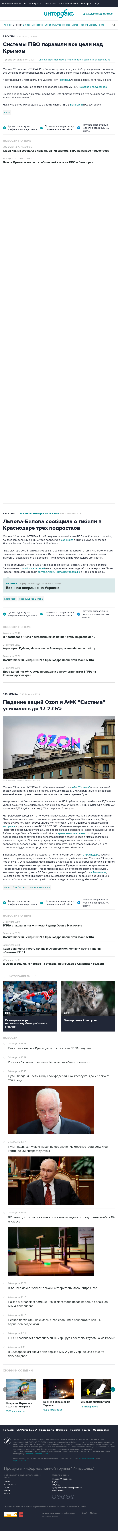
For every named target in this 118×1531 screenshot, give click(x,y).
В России (17, 24)
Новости (83, 24)
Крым (7, 112)
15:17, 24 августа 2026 (26, 181)
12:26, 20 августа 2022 (26, 36)
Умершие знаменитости (95, 1402)
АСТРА (7, 1493)
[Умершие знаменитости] (96, 1398)
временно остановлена (72, 833)
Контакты (8, 1430)
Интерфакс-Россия (68, 3)
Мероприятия (101, 1430)
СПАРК (7, 1481)
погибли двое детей (33, 568)
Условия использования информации (58, 1513)
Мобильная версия (11, 3)
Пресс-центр (46, 1430)
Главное (7, 24)
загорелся (9, 826)
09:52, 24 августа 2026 (70, 513)
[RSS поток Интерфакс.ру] (68, 1497)
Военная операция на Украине (39, 513)
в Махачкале (98, 872)
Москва (66, 24)
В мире (26, 24)
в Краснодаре (91, 854)
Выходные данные (50, 1516)
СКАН (54, 1482)
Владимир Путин (12, 399)
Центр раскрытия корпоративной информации (67, 1489)
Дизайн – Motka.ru (89, 1513)
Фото (101, 24)
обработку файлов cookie (37, 1454)
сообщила (67, 540)
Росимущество (32, 399)
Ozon (7, 887)
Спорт (48, 24)
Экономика (37, 24)
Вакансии (61, 1430)
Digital (74, 24)
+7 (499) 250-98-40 (87, 1458)
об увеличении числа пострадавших (59, 572)
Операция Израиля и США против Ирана (19, 1405)
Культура (56, 24)
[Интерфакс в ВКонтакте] (63, 1497)
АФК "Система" (81, 787)
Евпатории (76, 104)
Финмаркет (86, 3)
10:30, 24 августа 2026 (29, 694)
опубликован (47, 295)
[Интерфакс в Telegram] (59, 1497)
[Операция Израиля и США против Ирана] (21, 1399)
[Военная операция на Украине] (58, 1398)
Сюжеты (93, 24)
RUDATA (56, 1485)
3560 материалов (15, 1411)
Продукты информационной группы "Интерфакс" (49, 1468)
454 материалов (89, 1406)
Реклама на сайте (80, 1430)
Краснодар (10, 598)
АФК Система (20, 887)
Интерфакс (59, 13)
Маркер (7, 1490)
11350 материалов (52, 1410)
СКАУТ (7, 1487)
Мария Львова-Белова (31, 598)
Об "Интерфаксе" (33, 3)
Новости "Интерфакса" (62, 1479)
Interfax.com (50, 3)
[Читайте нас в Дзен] (54, 1497)
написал (65, 79)
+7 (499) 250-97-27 (20, 1461)
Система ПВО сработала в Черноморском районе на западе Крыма (74, 59)
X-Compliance (10, 1484)
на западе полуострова (93, 87)
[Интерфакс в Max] (73, 1497)
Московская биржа (40, 887)
